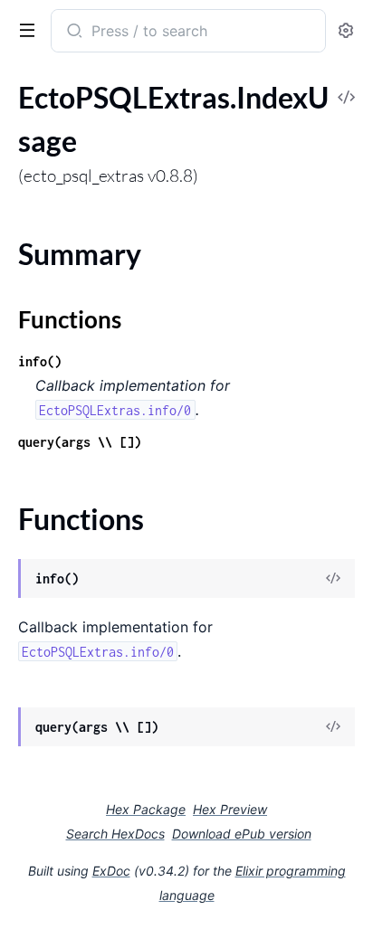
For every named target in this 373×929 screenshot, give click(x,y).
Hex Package (146, 809)
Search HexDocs (115, 834)
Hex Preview (230, 809)
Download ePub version (241, 833)
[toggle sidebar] (23, 29)
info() (40, 361)
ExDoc (111, 870)
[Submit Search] (73, 32)
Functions (69, 319)
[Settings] (346, 31)
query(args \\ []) (79, 442)
